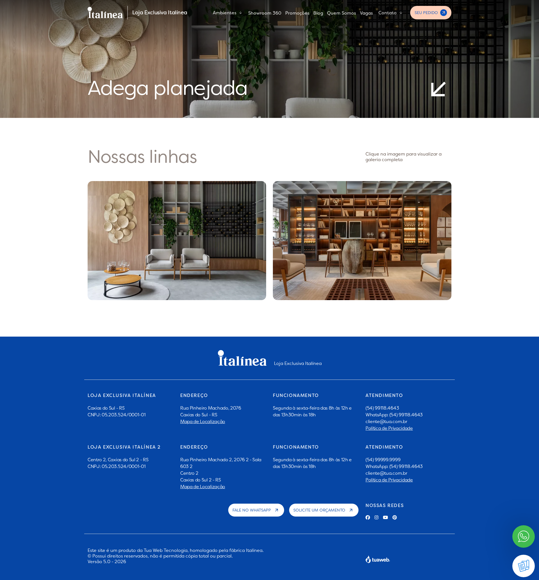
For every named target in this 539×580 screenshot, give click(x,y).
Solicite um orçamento (319, 510)
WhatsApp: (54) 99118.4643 (394, 414)
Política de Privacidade (389, 428)
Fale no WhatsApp (251, 510)
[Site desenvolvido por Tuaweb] (378, 559)
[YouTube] (385, 517)
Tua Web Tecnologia (166, 550)
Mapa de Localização (202, 421)
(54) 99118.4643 (382, 408)
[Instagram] (376, 517)
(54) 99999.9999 (383, 459)
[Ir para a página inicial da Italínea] (105, 12)
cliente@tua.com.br (386, 421)
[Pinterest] (394, 517)
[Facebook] (368, 517)
